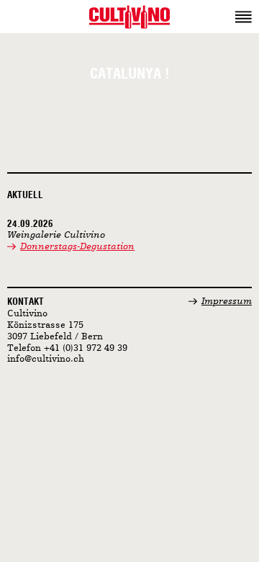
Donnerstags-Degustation (77, 246)
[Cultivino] (130, 16)
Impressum (226, 301)
